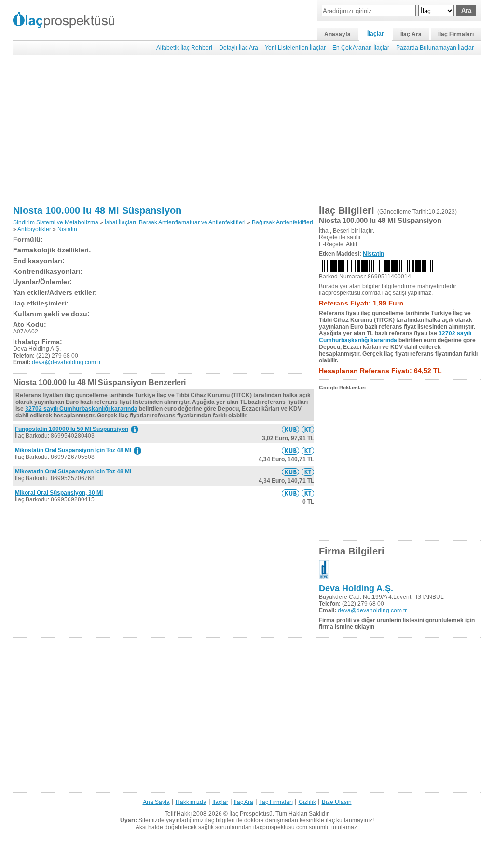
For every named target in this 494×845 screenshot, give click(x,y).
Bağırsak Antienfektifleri (282, 222)
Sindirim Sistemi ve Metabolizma (55, 222)
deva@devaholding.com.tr (66, 362)
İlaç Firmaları (456, 34)
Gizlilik (307, 802)
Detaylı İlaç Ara (238, 47)
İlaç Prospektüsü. (251, 813)
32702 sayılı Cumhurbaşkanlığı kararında (81, 408)
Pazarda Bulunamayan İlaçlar (435, 47)
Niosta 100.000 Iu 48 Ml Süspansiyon (97, 210)
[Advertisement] (247, 130)
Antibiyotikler (34, 229)
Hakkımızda (191, 802)
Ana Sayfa (156, 802)
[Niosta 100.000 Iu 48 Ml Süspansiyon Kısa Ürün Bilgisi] (290, 429)
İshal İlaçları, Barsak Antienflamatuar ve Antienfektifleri (175, 222)
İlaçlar (375, 33)
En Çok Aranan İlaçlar (360, 47)
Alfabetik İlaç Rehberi (184, 47)
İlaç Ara (411, 34)
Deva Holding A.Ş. (356, 588)
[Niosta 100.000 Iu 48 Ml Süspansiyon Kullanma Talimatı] (308, 429)
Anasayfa (337, 34)
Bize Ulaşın (337, 802)
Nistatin (67, 229)
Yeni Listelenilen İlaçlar (295, 47)
